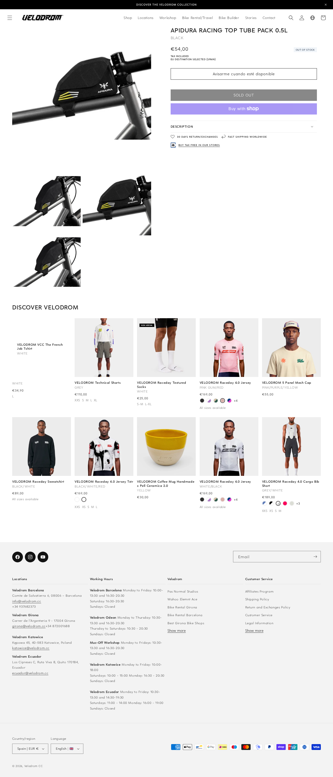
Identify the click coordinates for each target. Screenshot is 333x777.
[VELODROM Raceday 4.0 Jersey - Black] (202, 401)
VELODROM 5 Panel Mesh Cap (286, 382)
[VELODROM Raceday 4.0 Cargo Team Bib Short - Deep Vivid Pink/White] (285, 504)
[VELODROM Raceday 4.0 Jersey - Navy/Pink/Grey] (229, 401)
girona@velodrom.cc (29, 626)
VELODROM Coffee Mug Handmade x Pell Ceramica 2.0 (165, 483)
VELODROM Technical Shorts (98, 382)
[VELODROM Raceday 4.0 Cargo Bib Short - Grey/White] (278, 504)
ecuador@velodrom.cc (30, 673)
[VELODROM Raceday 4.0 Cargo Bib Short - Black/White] (271, 504)
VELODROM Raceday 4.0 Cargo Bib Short (290, 483)
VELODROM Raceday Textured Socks (161, 384)
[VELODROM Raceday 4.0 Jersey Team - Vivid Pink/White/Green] (77, 500)
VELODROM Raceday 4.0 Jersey (225, 382)
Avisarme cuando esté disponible (244, 73)
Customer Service (259, 615)
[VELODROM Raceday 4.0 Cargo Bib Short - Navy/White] (264, 504)
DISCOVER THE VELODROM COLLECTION (166, 4)
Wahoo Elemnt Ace (182, 599)
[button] (9, 17)
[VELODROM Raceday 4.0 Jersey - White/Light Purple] (208, 401)
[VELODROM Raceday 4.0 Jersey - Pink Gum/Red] (222, 401)
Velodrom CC (33, 766)
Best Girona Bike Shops (185, 623)
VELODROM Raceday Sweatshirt (38, 481)
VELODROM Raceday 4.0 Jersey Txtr (104, 481)
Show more (176, 630)
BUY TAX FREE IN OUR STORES (199, 145)
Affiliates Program (259, 591)
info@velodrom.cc (26, 601)
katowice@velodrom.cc (30, 647)
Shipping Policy (257, 599)
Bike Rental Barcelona (185, 615)
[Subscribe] (315, 556)
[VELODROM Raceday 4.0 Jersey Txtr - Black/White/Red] (83, 500)
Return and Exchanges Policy (267, 607)
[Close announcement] (325, 4)
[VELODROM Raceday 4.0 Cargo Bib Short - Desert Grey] (291, 504)
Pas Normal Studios (182, 591)
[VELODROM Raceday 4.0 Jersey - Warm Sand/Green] (215, 401)
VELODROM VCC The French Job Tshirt (40, 346)
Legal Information (259, 623)
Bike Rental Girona (182, 607)
